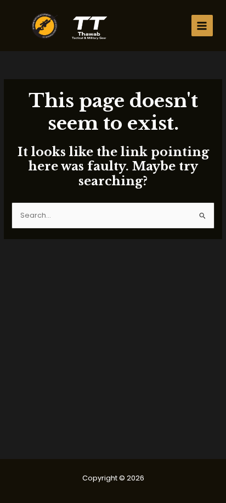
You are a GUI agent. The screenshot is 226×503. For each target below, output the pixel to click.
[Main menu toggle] (202, 25)
